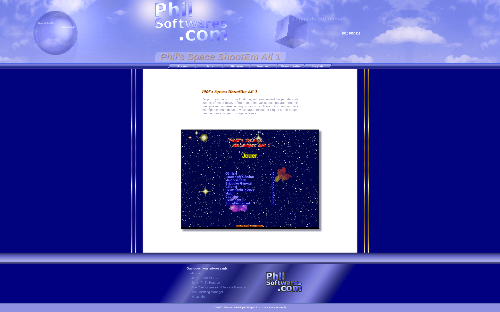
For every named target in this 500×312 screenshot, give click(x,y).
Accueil (183, 66)
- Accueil (196, 273)
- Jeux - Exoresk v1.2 (204, 278)
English (317, 66)
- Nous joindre (199, 296)
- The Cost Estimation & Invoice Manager (218, 287)
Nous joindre (290, 66)
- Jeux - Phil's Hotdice (205, 282)
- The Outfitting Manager (206, 292)
